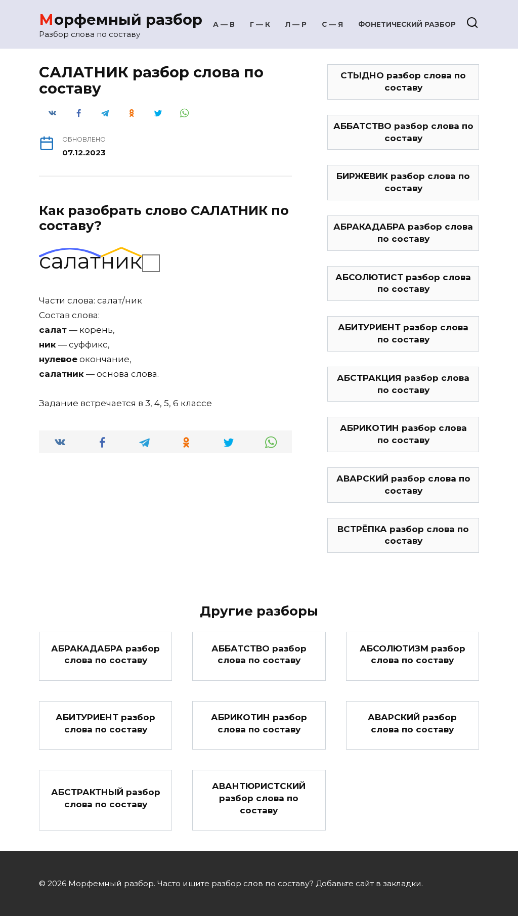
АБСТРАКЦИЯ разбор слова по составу (403, 384)
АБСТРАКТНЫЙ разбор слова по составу (105, 798)
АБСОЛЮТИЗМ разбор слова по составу (412, 654)
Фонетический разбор (407, 24)
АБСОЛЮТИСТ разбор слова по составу (403, 283)
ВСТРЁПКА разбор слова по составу (403, 535)
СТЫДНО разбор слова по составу (403, 81)
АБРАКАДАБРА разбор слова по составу (403, 233)
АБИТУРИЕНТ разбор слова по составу (403, 333)
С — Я (332, 24)
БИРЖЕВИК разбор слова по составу (403, 182)
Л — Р (296, 24)
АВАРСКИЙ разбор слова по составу (403, 484)
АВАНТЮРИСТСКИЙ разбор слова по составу (259, 798)
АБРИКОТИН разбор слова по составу (403, 434)
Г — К (260, 24)
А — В (224, 24)
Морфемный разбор (120, 19)
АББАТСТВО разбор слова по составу (403, 132)
